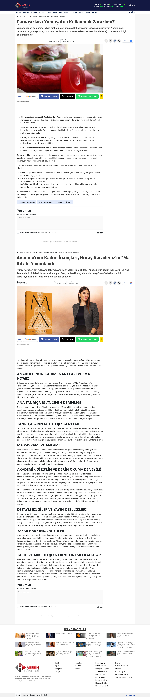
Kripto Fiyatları (101, 680)
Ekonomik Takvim (102, 683)
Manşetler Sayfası (102, 669)
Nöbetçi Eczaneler (102, 686)
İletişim (118, 669)
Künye (117, 663)
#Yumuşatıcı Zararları (46, 202)
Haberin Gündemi (23, 17)
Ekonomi (34, 12)
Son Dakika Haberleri (123, 677)
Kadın (81, 12)
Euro (107, 4)
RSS (18, 695)
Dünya (48, 12)
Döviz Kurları (100, 674)
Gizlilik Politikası (121, 666)
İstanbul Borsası (101, 671)
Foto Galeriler (100, 666)
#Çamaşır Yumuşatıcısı (27, 202)
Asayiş (94, 12)
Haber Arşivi (120, 671)
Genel (33, 253)
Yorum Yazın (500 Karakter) (26, 214)
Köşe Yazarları (100, 663)
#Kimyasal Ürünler (64, 202)
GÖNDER (100, 233)
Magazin (67, 12)
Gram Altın (119, 4)
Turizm (74, 12)
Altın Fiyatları (100, 677)
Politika (26, 12)
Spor (60, 12)
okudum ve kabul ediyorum (37, 232)
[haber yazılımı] (130, 695)
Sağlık (54, 12)
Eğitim (41, 12)
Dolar (97, 4)
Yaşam (87, 12)
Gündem (18, 12)
